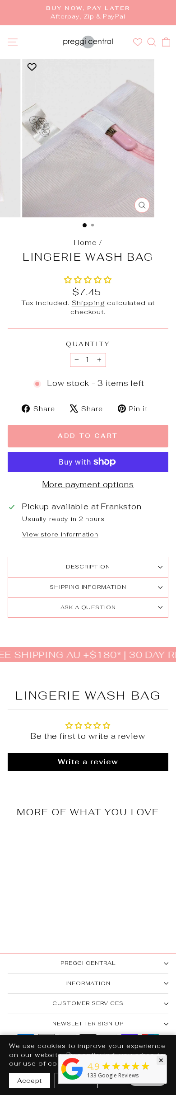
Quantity (88, 344)
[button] (87, 280)
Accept (29, 1080)
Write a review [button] (88, 761)
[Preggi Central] (72, 1079)
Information (87, 983)
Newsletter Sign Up (87, 1023)
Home (85, 242)
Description (88, 566)
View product (38, 887)
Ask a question (88, 607)
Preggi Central (88, 963)
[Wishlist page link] (138, 42)
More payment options (88, 484)
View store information (60, 534)
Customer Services (87, 1003)
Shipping (88, 302)
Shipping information (88, 587)
